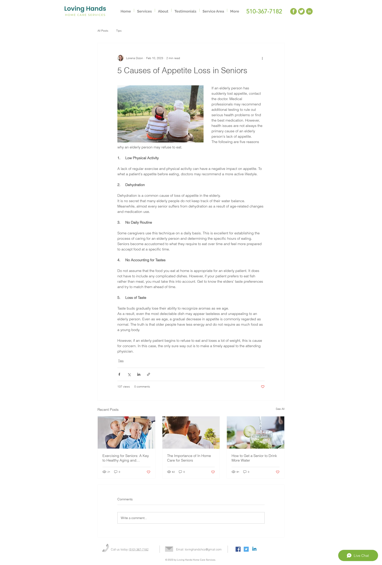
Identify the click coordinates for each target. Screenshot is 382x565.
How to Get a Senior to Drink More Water (254, 458)
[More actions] (262, 58)
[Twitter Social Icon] (246, 549)
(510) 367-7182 (138, 549)
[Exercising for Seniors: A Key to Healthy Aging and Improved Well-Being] (126, 432)
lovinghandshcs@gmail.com (203, 549)
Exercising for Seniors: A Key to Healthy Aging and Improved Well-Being (125, 458)
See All (280, 409)
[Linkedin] (254, 549)
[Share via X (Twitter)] (129, 374)
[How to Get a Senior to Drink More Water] (255, 432)
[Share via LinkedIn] (139, 374)
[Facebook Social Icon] (238, 549)
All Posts (102, 30)
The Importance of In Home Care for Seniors (189, 458)
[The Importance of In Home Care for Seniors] (191, 432)
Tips (119, 30)
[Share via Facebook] (119, 374)
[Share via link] (148, 374)
